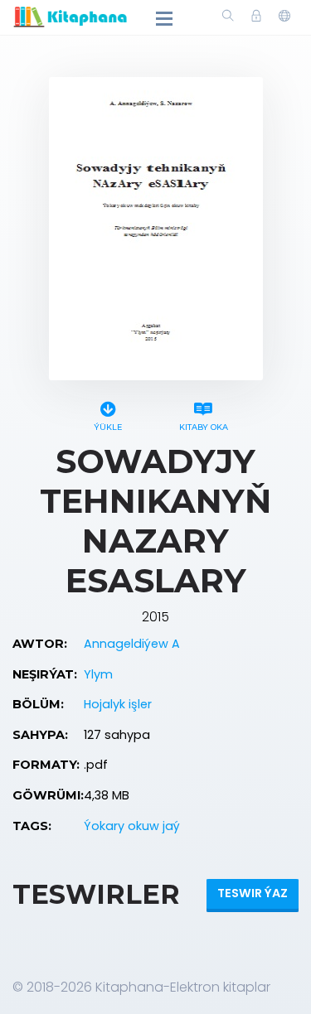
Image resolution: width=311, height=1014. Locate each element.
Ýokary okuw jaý (132, 826)
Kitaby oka (203, 427)
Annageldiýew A (132, 643)
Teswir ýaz (252, 893)
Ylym (98, 674)
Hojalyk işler (118, 704)
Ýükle (108, 427)
